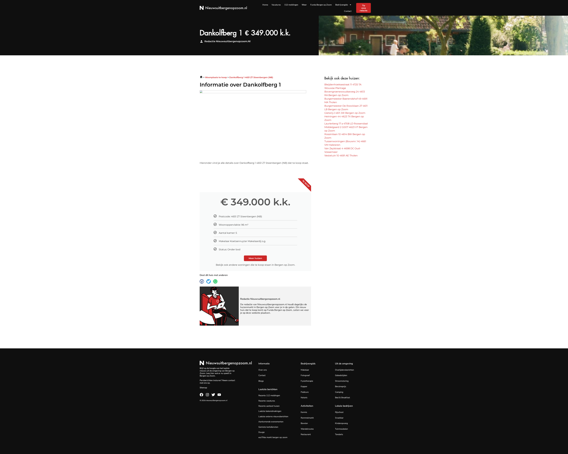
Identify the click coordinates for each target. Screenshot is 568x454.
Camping (339, 392)
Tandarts (339, 434)
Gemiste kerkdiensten (268, 427)
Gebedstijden (341, 375)
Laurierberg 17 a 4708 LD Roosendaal (346, 123)
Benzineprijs (340, 386)
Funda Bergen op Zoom (321, 4)
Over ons (262, 369)
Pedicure (305, 392)
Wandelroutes (307, 429)
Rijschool (339, 412)
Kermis (304, 412)
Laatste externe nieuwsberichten (273, 416)
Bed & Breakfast (342, 397)
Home (265, 4)
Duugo (261, 432)
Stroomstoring (341, 381)
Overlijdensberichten (344, 369)
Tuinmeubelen (341, 429)
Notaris (304, 397)
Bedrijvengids (341, 4)
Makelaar (305, 369)
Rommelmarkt (307, 417)
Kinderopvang (341, 423)
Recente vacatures (266, 400)
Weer (304, 4)
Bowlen (304, 423)
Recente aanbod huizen (269, 406)
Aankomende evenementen (270, 421)
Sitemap (203, 387)
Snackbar (339, 417)
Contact (347, 11)
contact (231, 380)
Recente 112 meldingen (269, 395)
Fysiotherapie (307, 381)
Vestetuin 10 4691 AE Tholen (341, 155)
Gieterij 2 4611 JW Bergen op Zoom (344, 113)
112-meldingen (291, 4)
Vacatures (276, 4)
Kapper (304, 386)
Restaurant (306, 434)
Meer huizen (255, 258)
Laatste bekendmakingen (269, 411)
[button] (202, 281)
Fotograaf (305, 375)
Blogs (261, 381)
